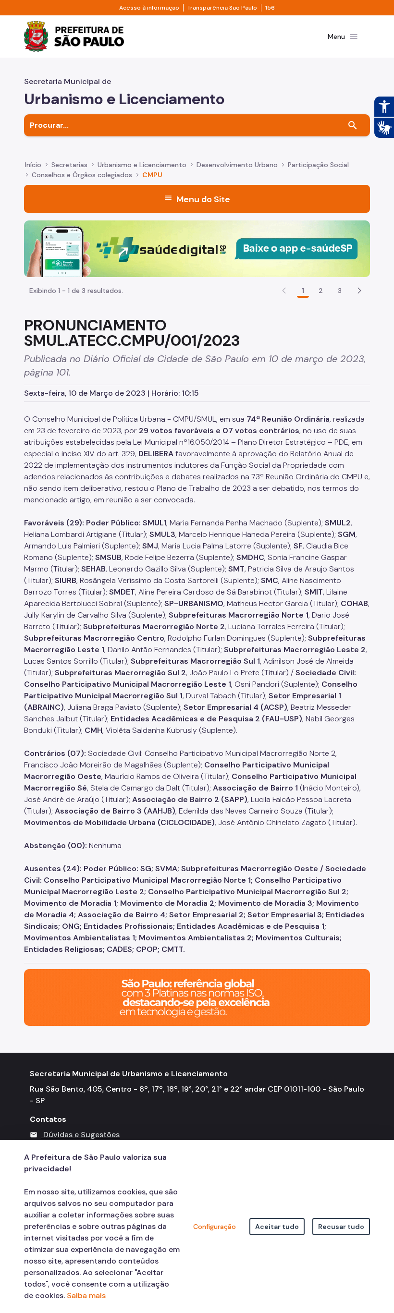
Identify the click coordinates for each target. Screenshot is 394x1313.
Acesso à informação (149, 8)
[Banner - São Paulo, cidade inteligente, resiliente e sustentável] (197, 997)
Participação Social (318, 164)
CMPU (152, 174)
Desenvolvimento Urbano (237, 164)
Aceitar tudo (277, 1226)
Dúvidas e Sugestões (81, 1135)
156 (270, 8)
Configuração (214, 1226)
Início (33, 164)
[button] (359, 290)
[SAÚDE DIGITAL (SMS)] (197, 248)
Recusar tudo (341, 1226)
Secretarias (69, 164)
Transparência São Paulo (222, 8)
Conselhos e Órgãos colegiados (82, 174)
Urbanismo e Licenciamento (142, 164)
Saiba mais (86, 1295)
